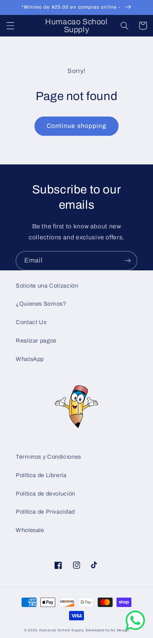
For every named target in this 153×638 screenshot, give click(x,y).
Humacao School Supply (61, 630)
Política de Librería (41, 475)
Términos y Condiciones (48, 457)
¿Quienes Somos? (41, 304)
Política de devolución (45, 493)
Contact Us (31, 322)
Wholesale (30, 530)
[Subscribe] (128, 260)
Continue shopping (76, 125)
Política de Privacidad (45, 512)
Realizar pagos (36, 340)
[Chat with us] (135, 628)
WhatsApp (30, 359)
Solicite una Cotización (47, 286)
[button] (10, 25)
